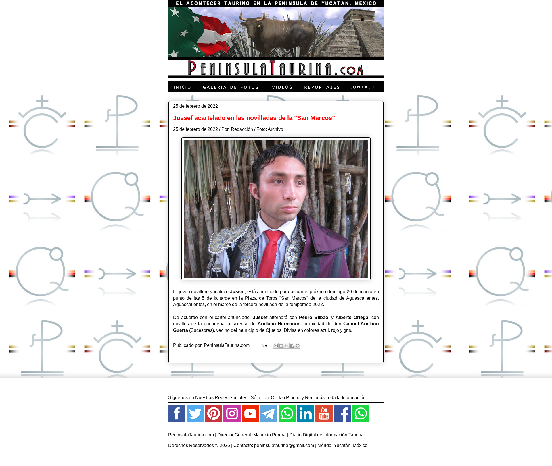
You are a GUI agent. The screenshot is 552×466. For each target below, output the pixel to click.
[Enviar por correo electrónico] (276, 346)
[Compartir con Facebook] (292, 346)
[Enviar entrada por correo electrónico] (264, 345)
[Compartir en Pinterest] (297, 346)
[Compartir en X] (287, 346)
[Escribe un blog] (281, 346)
